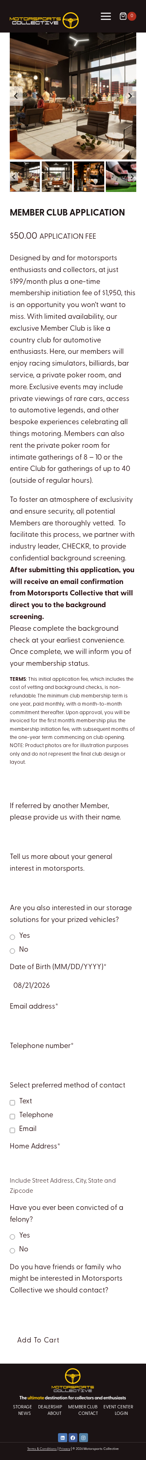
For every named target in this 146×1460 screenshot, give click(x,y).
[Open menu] (105, 16)
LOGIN (121, 1414)
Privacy (64, 1449)
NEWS (24, 1414)
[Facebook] (73, 1437)
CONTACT (88, 1414)
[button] (25, 176)
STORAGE (22, 1407)
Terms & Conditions (42, 1449)
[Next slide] (129, 96)
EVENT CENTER (118, 1407)
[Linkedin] (62, 1437)
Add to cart (38, 1340)
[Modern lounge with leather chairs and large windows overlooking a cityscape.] (73, 96)
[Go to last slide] (16, 96)
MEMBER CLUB (82, 1407)
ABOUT (54, 1414)
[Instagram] (83, 1437)
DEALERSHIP (50, 1407)
